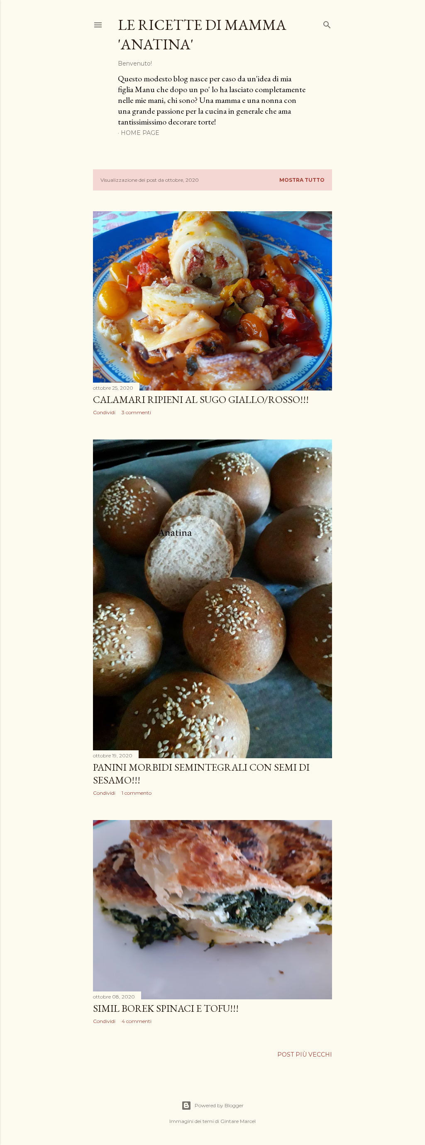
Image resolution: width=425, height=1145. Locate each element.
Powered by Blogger (219, 1105)
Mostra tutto (302, 180)
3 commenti (136, 412)
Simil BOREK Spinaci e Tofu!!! (166, 1008)
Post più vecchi (304, 1054)
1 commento (136, 793)
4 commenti (136, 1021)
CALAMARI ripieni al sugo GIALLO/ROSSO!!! (201, 399)
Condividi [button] (104, 412)
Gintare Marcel (238, 1121)
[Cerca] (327, 23)
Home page (140, 133)
